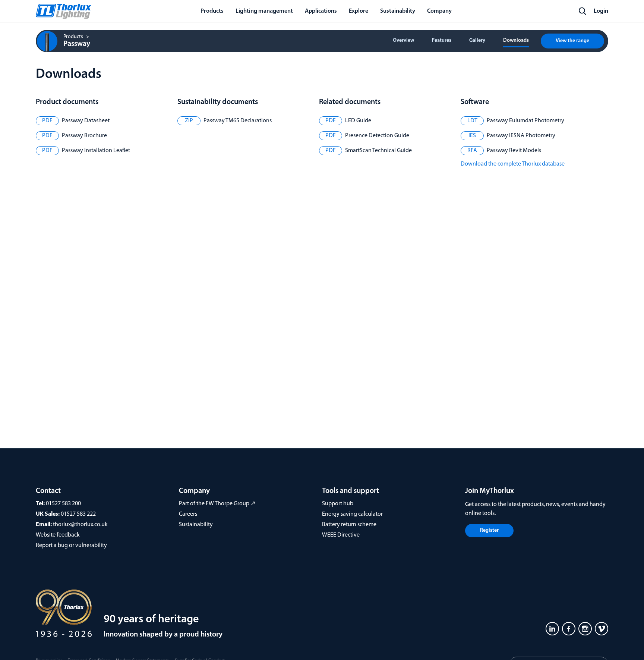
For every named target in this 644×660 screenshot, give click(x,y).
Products (73, 37)
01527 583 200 (63, 504)
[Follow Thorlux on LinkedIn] (552, 629)
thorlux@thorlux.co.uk (80, 525)
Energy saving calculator (352, 514)
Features (441, 40)
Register (489, 530)
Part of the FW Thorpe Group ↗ (217, 504)
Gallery (477, 40)
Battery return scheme (349, 525)
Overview (403, 40)
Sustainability (196, 525)
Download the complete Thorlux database (513, 164)
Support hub (337, 504)
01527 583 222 (78, 514)
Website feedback (58, 535)
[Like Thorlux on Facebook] (569, 629)
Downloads (516, 40)
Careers (188, 514)
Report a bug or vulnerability (71, 546)
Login (601, 11)
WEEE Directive (341, 535)
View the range (572, 41)
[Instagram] (585, 629)
